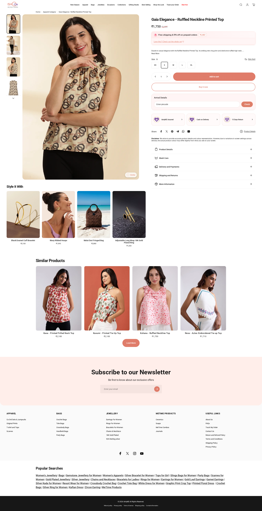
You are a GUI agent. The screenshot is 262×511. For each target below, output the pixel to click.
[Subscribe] (157, 389)
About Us (209, 420)
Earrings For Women (114, 420)
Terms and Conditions (214, 439)
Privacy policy (118, 505)
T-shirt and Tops (13, 427)
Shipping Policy (211, 443)
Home (38, 12)
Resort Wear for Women (76, 483)
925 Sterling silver (113, 439)
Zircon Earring (92, 487)
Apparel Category (49, 12)
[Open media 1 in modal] (80, 97)
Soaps (158, 423)
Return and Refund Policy (215, 435)
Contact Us (210, 431)
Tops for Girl (162, 475)
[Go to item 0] (13, 24)
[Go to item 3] (13, 67)
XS (155, 65)
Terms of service (128, 505)
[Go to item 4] (13, 88)
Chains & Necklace (113, 431)
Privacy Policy (211, 447)
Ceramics (159, 420)
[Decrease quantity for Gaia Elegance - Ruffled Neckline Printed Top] (155, 77)
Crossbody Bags (62, 427)
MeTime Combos (162, 427)
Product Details (249, 131)
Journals (159, 431)
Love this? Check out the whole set (168, 42)
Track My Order (212, 427)
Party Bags (60, 435)
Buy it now (203, 87)
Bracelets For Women (114, 427)
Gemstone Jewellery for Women (83, 475)
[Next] (132, 103)
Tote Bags (60, 423)
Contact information (152, 505)
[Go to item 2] (13, 45)
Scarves (10, 431)
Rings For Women (113, 423)
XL (191, 65)
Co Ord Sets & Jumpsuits (16, 420)
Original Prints (12, 423)
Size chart (251, 59)
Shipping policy (139, 505)
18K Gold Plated (112, 435)
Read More (155, 53)
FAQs (208, 423)
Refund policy (108, 505)
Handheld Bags (62, 431)
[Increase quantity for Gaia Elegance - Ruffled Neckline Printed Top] (167, 77)
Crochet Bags (61, 420)
